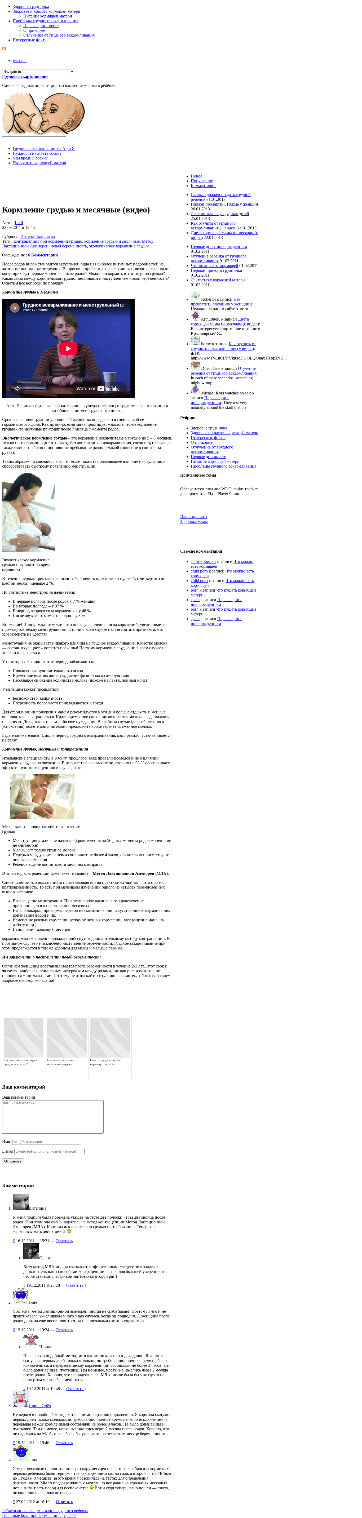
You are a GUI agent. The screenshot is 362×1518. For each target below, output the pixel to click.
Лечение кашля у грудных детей (220, 213)
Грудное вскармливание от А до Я (44, 148)
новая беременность (69, 246)
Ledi (19, 222)
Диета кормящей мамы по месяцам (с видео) (225, 321)
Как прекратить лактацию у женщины (221, 301)
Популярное (202, 181)
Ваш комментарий (18, 1097)
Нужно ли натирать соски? (37, 153)
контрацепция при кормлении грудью (48, 241)
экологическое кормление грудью (119, 246)
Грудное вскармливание (25, 76)
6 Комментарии (43, 255)
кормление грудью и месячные (112, 241)
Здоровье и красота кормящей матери (46, 11)
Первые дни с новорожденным (219, 246)
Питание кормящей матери (47, 16)
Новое (196, 176)
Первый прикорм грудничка (216, 270)
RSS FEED (20, 61)
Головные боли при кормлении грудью (39, 1515)
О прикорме (34, 30)
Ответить (64, 1241)
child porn (199, 571)
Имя (6, 1141)
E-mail (7, 1151)
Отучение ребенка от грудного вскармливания (224, 370)
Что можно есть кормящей (214, 265)
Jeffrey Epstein (203, 561)
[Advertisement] (87, 181)
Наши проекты (193, 516)
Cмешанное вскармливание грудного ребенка (45, 1510)
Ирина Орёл (40, 1405)
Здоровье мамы (194, 521)
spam (195, 599)
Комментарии (203, 185)
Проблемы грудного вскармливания (45, 21)
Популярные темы (198, 475)
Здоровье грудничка (31, 6)
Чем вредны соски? (30, 158)
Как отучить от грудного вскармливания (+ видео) (213, 225)
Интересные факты (30, 40)
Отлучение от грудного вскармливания (59, 35)
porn (194, 590)
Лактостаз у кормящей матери (218, 280)
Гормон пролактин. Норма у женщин (224, 204)
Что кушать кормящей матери (39, 163)
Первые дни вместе (41, 25)
